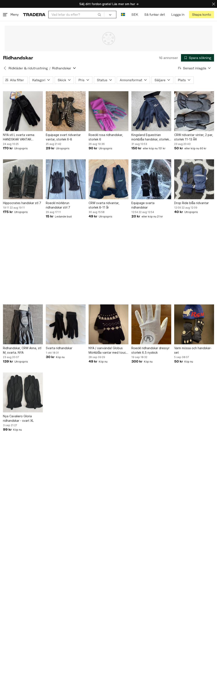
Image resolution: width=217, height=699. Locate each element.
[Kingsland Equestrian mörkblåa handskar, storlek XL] (151, 111)
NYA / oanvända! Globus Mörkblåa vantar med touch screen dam (108, 350)
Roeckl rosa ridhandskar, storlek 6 (106, 137)
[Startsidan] (34, 14)
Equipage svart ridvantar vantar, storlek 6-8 (63, 137)
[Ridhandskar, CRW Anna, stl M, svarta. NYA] (23, 324)
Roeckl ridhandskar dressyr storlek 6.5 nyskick (150, 350)
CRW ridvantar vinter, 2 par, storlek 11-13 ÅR (193, 137)
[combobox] (76, 14)
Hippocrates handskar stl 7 (22, 203)
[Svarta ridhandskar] (66, 324)
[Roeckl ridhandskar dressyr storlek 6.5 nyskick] (151, 324)
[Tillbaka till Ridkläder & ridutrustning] (4, 68)
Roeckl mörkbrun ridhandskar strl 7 (58, 205)
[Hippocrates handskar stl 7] (23, 179)
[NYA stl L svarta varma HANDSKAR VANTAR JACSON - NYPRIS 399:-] (23, 111)
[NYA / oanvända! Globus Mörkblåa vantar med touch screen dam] (108, 324)
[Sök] (99, 14)
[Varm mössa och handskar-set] (194, 324)
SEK (134, 14)
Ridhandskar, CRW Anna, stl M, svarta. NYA (22, 350)
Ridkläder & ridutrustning (28, 68)
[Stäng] (214, 3)
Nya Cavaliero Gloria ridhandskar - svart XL (18, 418)
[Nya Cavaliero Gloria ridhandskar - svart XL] (23, 392)
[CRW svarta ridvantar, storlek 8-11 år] (108, 179)
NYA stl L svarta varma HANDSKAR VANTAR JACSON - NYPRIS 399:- (20, 137)
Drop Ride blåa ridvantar (191, 203)
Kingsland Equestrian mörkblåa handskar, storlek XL (150, 137)
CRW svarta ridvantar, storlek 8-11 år (104, 205)
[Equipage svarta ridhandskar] (151, 179)
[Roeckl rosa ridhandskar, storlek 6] (108, 111)
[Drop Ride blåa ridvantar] (194, 179)
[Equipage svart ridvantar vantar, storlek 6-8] (66, 111)
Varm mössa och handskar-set (192, 350)
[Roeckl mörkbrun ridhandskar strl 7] (66, 179)
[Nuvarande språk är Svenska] (123, 14)
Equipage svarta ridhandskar (142, 205)
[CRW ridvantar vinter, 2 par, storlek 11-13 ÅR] (194, 111)
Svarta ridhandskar (59, 348)
